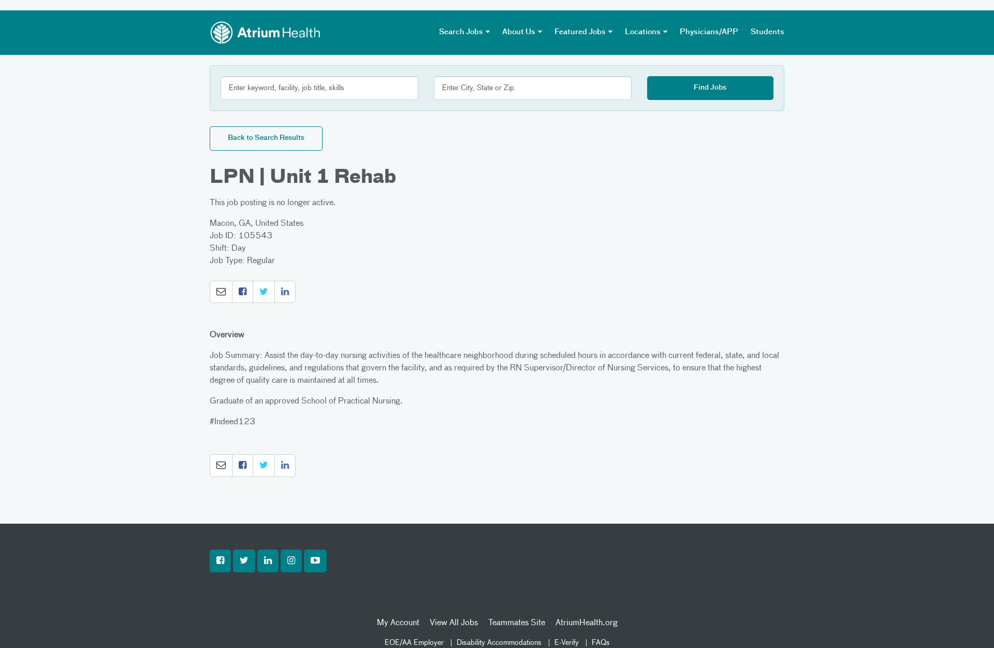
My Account (398, 623)
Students (767, 32)
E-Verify (566, 642)
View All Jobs (454, 623)
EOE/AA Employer (414, 642)
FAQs (601, 642)
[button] (221, 292)
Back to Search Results (266, 138)
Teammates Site (516, 623)
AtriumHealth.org (587, 623)
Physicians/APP (709, 32)
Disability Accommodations (499, 642)
